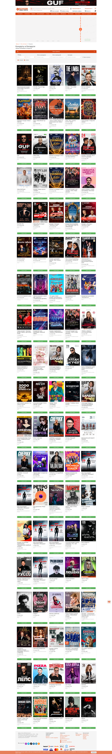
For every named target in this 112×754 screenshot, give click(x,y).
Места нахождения (41, 55)
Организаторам (76, 8)
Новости (88, 11)
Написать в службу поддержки (52, 737)
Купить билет (24, 95)
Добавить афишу (77, 11)
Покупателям (88, 8)
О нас (61, 734)
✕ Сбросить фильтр (86, 57)
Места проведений (56, 55)
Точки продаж (64, 740)
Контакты (47, 736)
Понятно (94, 752)
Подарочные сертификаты (67, 741)
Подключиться (86, 735)
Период (19, 54)
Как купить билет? (63, 736)
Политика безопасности (64, 738)
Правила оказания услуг (65, 735)
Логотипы (85, 738)
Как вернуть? (62, 737)
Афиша (17, 43)
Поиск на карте (55, 11)
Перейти (87, 39)
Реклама (84, 736)
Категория (70, 55)
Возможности (85, 734)
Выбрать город (65, 11)
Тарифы (84, 737)
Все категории (24, 43)
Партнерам (78, 735)
